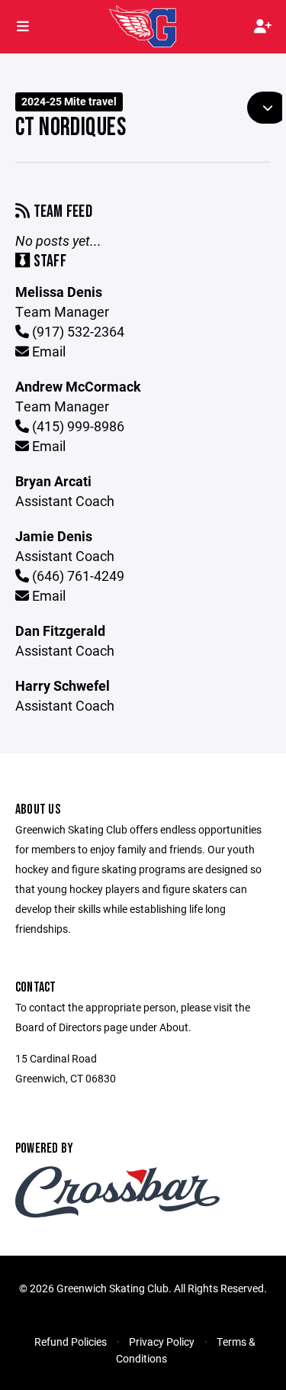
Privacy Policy (161, 1341)
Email (47, 351)
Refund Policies (70, 1341)
